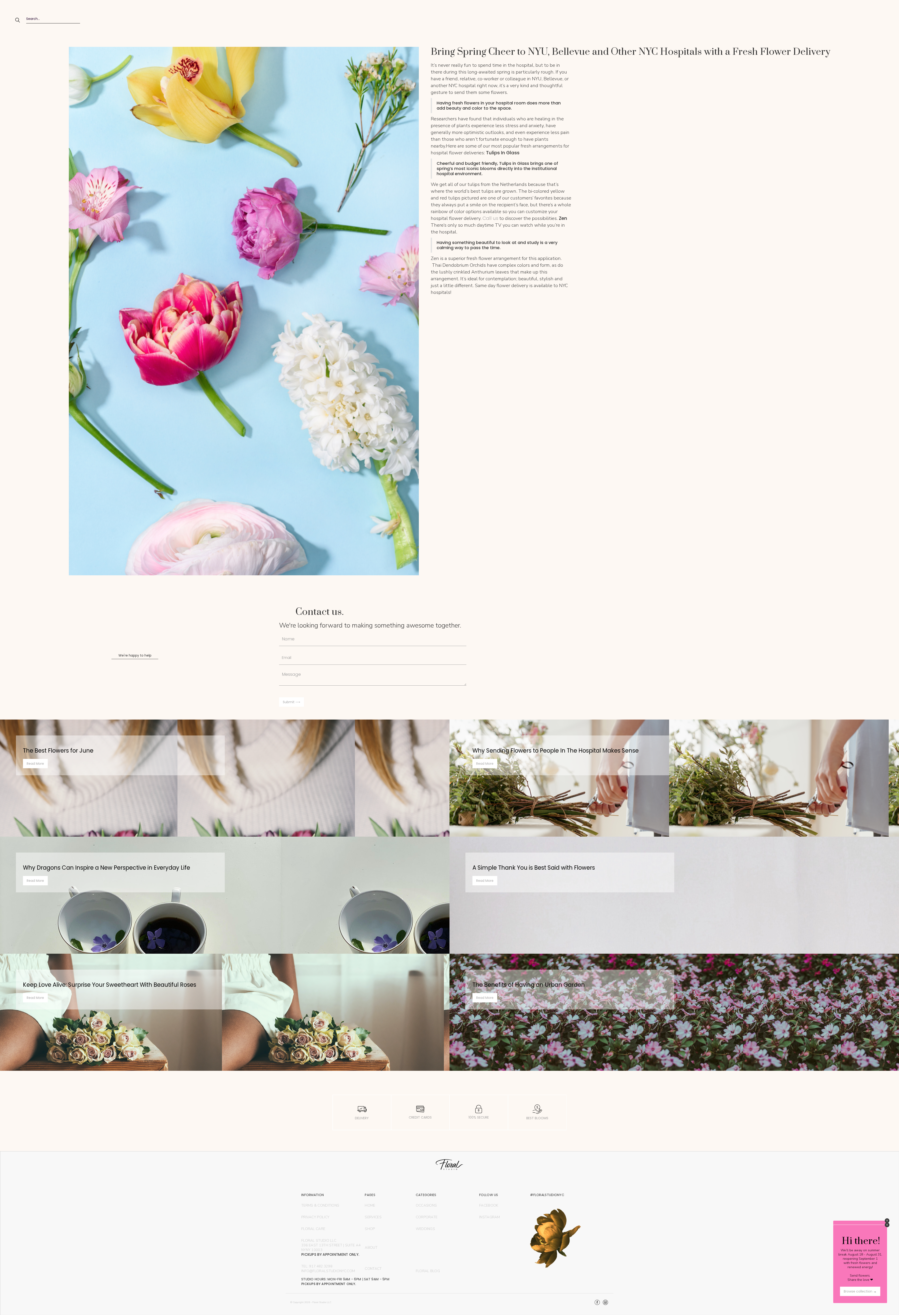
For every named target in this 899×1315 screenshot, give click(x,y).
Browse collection (860, 1291)
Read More (35, 763)
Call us (490, 218)
